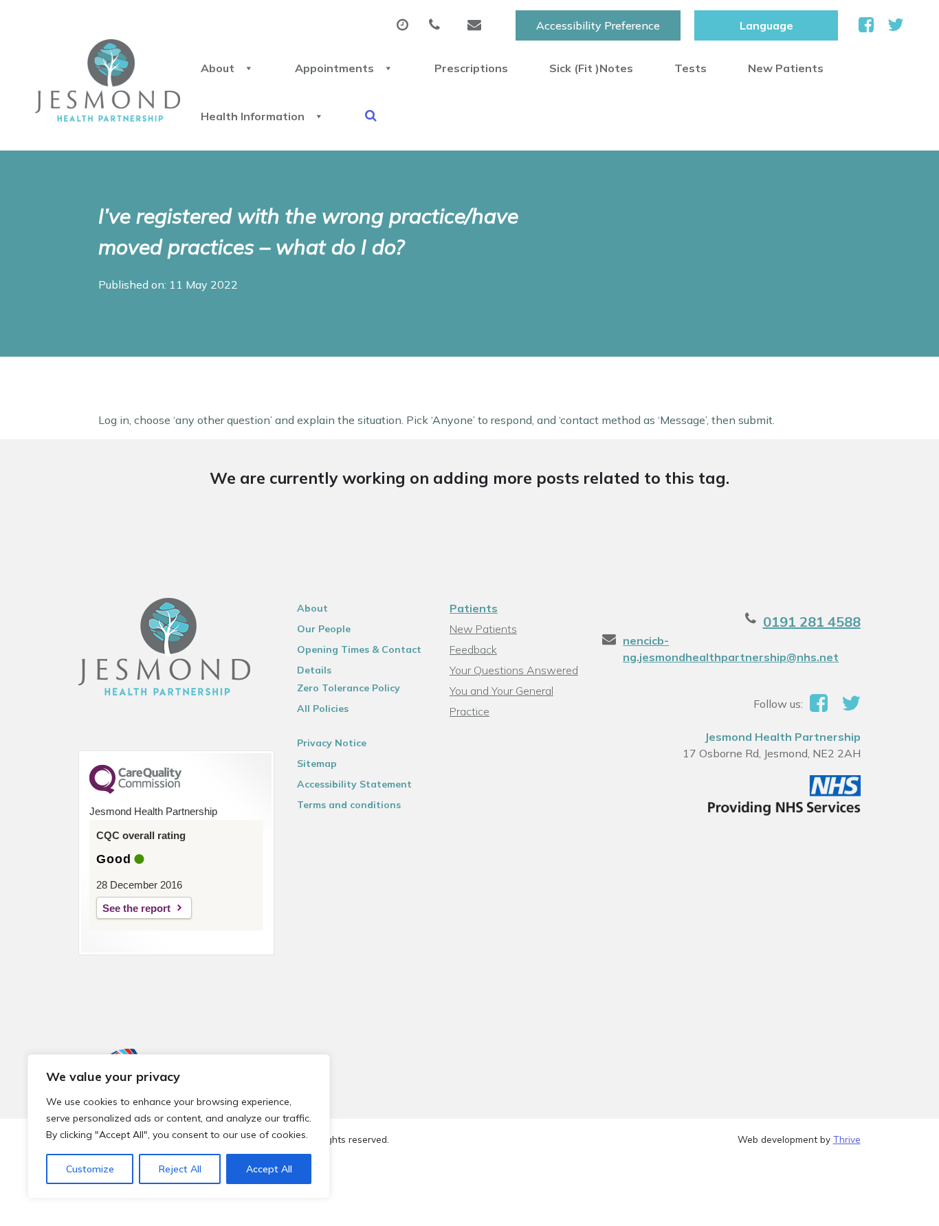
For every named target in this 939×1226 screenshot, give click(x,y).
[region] (178, 1126)
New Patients (786, 68)
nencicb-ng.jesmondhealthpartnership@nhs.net (731, 649)
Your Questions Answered (514, 670)
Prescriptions (471, 68)
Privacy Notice (331, 743)
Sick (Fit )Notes (591, 68)
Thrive (847, 1139)
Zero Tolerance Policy (348, 688)
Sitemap (317, 763)
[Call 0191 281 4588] (438, 25)
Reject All (180, 1169)
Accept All (269, 1169)
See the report (136, 908)
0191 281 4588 (812, 621)
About (217, 68)
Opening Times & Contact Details (359, 651)
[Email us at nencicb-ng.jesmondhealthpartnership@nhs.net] (477, 25)
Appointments (334, 68)
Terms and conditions (349, 805)
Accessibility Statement (354, 784)
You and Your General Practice (501, 692)
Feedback (473, 649)
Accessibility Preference (598, 25)
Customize (90, 1169)
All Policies (323, 708)
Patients (474, 608)
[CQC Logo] (135, 790)
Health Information (253, 116)
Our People (324, 629)
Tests (690, 68)
